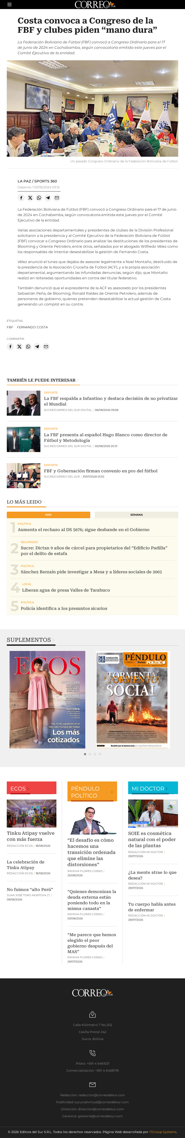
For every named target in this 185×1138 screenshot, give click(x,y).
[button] (92, 109)
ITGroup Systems (162, 1132)
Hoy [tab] (48, 514)
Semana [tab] (136, 514)
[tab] (85, 754)
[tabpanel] (49, 700)
